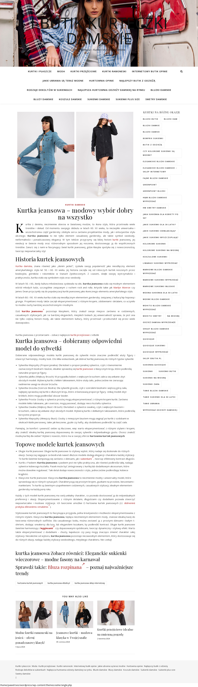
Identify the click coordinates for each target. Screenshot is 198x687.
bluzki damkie (151, 125)
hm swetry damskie (154, 208)
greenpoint (150, 184)
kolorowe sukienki (154, 244)
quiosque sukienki (154, 345)
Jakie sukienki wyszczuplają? (161, 237)
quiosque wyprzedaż (155, 352)
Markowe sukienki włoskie (159, 286)
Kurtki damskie (75, 204)
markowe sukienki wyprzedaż (160, 280)
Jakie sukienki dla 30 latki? (159, 224)
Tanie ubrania (151, 403)
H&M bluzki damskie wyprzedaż (155, 199)
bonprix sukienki (153, 138)
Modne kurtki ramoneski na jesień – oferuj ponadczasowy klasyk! (33, 638)
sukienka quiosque (154, 365)
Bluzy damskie (43, 99)
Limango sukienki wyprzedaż (160, 263)
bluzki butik (150, 119)
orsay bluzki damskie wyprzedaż (156, 331)
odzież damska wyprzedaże (159, 322)
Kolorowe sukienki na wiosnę (161, 250)
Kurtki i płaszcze (40, 71)
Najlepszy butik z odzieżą (137, 80)
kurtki (115, 239)
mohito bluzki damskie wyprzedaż (157, 307)
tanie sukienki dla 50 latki (159, 397)
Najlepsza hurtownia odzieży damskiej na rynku (111, 89)
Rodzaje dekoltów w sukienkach (49, 89)
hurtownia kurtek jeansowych (30, 583)
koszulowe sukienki (155, 257)
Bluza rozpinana (65, 567)
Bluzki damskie (161, 89)
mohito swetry (152, 316)
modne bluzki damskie (156, 299)
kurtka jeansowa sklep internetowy (90, 583)
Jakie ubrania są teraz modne (63, 80)
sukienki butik (167, 371)
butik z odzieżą (152, 145)
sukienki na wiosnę (154, 378)
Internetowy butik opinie (150, 71)
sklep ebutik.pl (152, 358)
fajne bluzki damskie (155, 178)
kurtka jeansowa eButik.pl (59, 583)
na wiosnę (173, 316)
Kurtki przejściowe (84, 71)
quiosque (149, 339)
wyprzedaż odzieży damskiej (160, 410)
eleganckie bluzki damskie (159, 161)
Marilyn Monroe (121, 287)
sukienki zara (151, 384)
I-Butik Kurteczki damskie (99, 30)
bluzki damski (151, 132)
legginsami (46, 528)
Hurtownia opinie (101, 80)
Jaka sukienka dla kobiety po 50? (161, 216)
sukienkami (86, 458)
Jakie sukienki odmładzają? (159, 231)
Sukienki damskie (98, 99)
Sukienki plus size (128, 99)
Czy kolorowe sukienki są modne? (159, 153)
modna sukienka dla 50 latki (160, 293)
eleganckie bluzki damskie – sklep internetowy (160, 170)
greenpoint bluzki (154, 191)
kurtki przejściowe (80, 334)
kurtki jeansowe (84, 368)
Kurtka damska (23, 266)
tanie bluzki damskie (155, 390)
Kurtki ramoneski (114, 71)
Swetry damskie (156, 99)
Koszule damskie (70, 99)
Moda (61, 71)
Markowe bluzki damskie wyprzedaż (158, 271)
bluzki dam (170, 119)
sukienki (148, 371)
